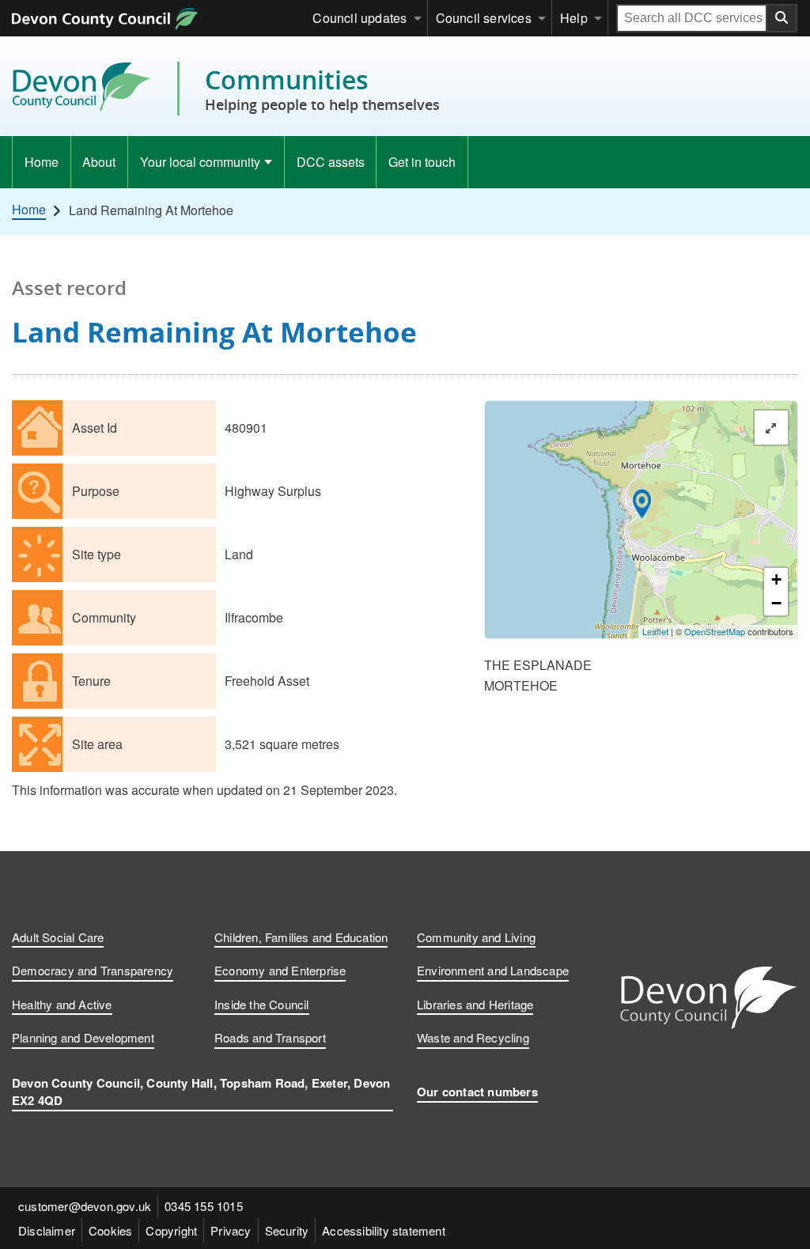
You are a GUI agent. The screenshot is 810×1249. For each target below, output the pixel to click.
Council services (484, 18)
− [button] (776, 603)
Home (42, 162)
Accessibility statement (383, 1230)
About (98, 162)
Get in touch (422, 162)
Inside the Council (261, 1004)
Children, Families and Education (301, 937)
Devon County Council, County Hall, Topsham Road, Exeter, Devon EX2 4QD (201, 1092)
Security (287, 1230)
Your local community (200, 162)
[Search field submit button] (782, 18)
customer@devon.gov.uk (84, 1206)
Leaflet (655, 631)
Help (574, 18)
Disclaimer (46, 1230)
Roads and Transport (270, 1037)
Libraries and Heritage (475, 1004)
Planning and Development (83, 1037)
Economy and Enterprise (280, 970)
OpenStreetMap (714, 631)
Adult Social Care (58, 937)
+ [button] (776, 579)
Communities (322, 89)
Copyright (171, 1230)
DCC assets (331, 162)
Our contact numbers (477, 1091)
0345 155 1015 (204, 1206)
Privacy (230, 1230)
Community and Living (476, 937)
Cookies (110, 1230)
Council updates (359, 18)
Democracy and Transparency (92, 970)
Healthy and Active (62, 1004)
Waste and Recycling (473, 1037)
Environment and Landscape (493, 970)
